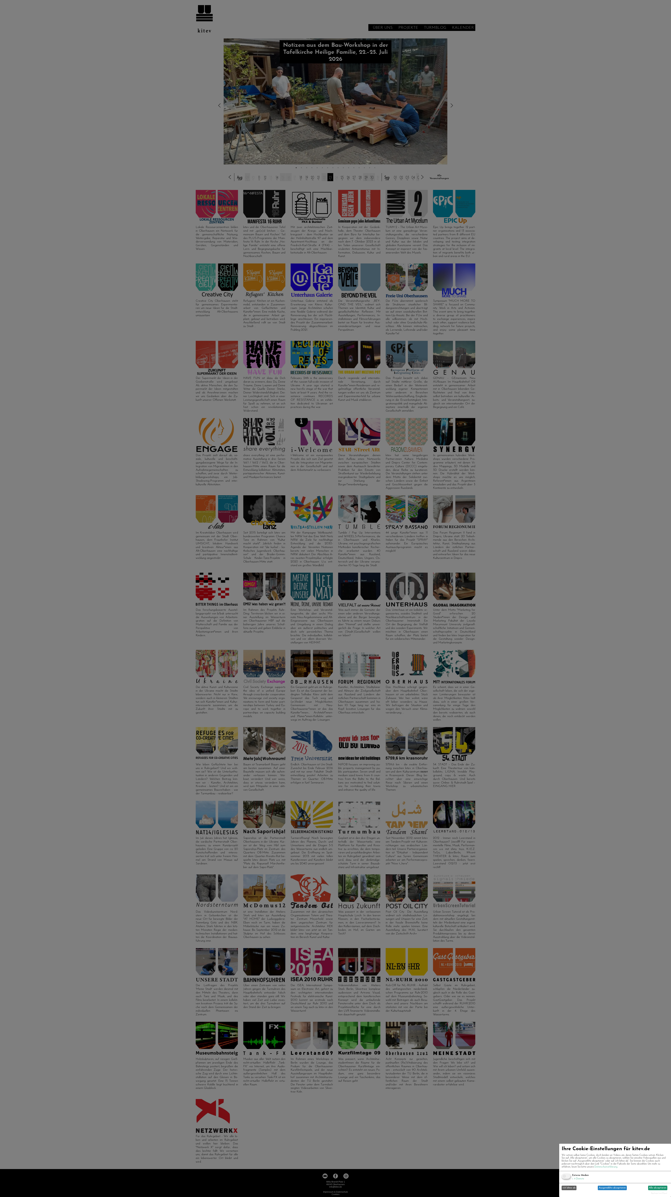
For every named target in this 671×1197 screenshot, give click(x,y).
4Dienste (578, 1178)
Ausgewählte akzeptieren (612, 1188)
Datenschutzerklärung (605, 1167)
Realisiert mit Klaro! (659, 1193)
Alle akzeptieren (657, 1188)
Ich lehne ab (569, 1188)
